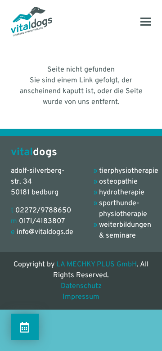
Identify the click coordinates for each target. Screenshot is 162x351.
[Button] (25, 327)
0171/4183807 (42, 221)
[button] (146, 21)
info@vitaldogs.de (45, 232)
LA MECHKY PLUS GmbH (96, 264)
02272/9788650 (43, 210)
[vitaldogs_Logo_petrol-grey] (31, 21)
